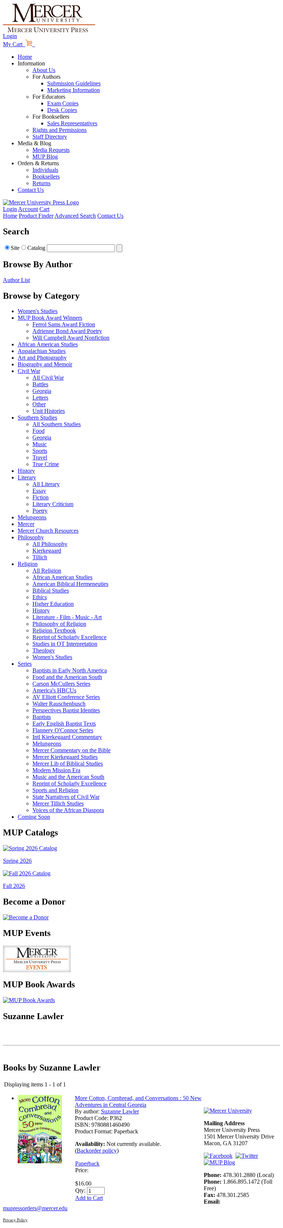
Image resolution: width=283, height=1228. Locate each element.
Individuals (45, 170)
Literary (27, 477)
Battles (40, 384)
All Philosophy (49, 544)
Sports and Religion (55, 790)
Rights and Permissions (59, 130)
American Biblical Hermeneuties (70, 584)
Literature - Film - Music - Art (67, 617)
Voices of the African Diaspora (68, 810)
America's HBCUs (54, 690)
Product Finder (36, 216)
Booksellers (46, 176)
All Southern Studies (56, 424)
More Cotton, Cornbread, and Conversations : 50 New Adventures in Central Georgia (138, 1101)
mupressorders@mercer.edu (35, 1208)
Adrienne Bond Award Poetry (67, 331)
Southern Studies (37, 417)
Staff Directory (49, 136)
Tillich (39, 557)
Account (28, 209)
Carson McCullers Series (61, 684)
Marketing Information (73, 90)
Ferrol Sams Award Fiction (63, 324)
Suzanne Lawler (120, 1111)
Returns (41, 183)
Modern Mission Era (56, 770)
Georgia (41, 391)
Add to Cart (89, 1198)
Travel (39, 457)
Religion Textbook (54, 630)
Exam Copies (62, 103)
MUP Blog (45, 156)
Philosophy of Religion (59, 624)
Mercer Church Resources (48, 531)
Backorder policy (97, 1150)
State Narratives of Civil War (65, 797)
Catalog (36, 248)
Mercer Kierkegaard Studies (65, 757)
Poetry (40, 511)
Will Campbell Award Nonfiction (70, 338)
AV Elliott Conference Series (66, 697)
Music (39, 444)
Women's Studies (37, 311)
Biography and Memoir (45, 364)
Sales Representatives (72, 123)
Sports (39, 451)
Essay (39, 491)
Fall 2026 (14, 886)
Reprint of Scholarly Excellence (69, 637)
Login (10, 36)
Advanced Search (75, 216)
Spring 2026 (17, 861)
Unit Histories (48, 411)
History (26, 471)
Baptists (41, 717)
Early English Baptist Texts (64, 723)
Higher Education (53, 604)
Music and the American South (68, 777)
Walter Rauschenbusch (58, 703)
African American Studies (48, 344)
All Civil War (48, 377)
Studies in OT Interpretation (64, 644)
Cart (44, 209)
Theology (43, 650)
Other (39, 404)
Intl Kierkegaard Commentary (67, 737)
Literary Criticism (52, 504)
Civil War (29, 371)
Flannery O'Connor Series (62, 730)
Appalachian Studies (42, 351)
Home (25, 57)
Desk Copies (62, 110)
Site (15, 248)
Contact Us (31, 190)
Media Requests (51, 150)
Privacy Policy (15, 1220)
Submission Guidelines (74, 83)
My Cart (14, 44)
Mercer (26, 524)
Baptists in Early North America (69, 670)
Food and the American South (67, 677)
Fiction (40, 497)
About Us (43, 70)
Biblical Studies (50, 590)
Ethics (39, 597)
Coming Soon (34, 817)
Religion (28, 564)
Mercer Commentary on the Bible (71, 750)
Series (25, 664)
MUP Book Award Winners (50, 318)
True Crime (45, 464)
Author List (16, 280)
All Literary (46, 484)
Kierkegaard (46, 550)
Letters (40, 397)
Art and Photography (42, 358)
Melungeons (32, 517)
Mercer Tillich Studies (58, 803)
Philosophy (31, 537)
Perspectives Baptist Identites (66, 710)
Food (38, 431)
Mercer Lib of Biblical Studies (67, 763)
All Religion (46, 570)
